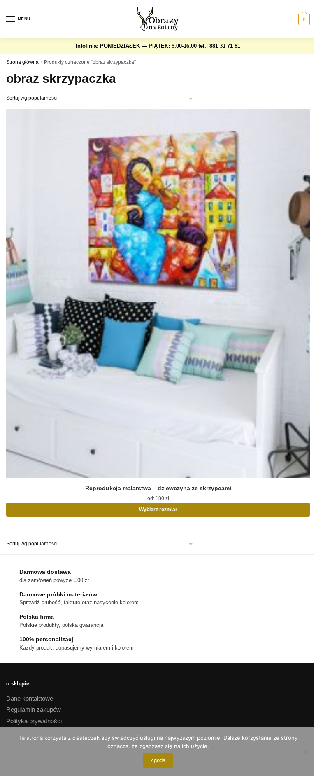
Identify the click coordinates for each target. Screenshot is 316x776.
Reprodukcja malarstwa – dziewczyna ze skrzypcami (158, 488)
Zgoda (158, 760)
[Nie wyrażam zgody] (306, 752)
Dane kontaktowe (29, 698)
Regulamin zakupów (33, 709)
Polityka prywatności (34, 721)
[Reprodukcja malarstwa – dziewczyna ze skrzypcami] (158, 293)
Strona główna (22, 62)
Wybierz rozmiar (158, 509)
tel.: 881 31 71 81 (219, 46)
